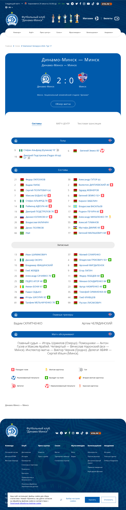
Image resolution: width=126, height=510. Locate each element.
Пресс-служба (43, 456)
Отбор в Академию (111, 461)
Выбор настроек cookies (73, 499)
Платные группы (110, 456)
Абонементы (92, 452)
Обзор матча (63, 103)
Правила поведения (95, 467)
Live (63, 4)
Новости (41, 452)
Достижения (26, 452)
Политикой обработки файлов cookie (25, 503)
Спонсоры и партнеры (30, 465)
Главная (8, 46)
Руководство (26, 461)
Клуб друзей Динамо (95, 471)
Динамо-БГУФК (10, 456)
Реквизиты (26, 469)
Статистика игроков (62, 461)
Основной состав (11, 452)
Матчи (57, 452)
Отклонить (108, 500)
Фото (73, 452)
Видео (73, 456)
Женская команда (11, 461)
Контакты (25, 473)
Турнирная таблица (62, 456)
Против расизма (94, 456)
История (25, 456)
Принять (92, 500)
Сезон (17, 46)
